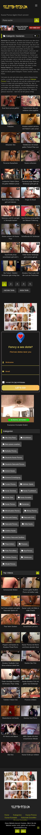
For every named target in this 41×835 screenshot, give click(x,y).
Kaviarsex (25, 504)
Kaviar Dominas (10, 491)
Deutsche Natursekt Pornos (14, 464)
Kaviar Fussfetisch (29, 491)
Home (6, 815)
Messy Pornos (32, 511)
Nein (23, 831)
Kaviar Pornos (10, 504)
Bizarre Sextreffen (20, 820)
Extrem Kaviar (10, 471)
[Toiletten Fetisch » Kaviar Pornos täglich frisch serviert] (17, 7)
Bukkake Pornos (10, 451)
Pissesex (24, 544)
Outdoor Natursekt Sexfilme (14, 537)
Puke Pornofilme (11, 550)
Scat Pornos (28, 550)
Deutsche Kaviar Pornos (13, 457)
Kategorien (17, 815)
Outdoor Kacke (10, 531)
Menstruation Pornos (12, 511)
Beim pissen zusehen (12, 444)
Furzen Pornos (10, 484)
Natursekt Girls (29, 517)
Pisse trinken (9, 544)
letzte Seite (24, 290)
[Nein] (38, 828)
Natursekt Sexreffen (28, 818)
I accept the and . (15, 382)
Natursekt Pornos (11, 524)
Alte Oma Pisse (10, 437)
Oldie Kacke (28, 524)
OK (17, 831)
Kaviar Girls (9, 497)
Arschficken (27, 437)
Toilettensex (28, 557)
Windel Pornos (10, 564)
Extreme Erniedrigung (12, 477)
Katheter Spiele (28, 484)
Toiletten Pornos (10, 557)
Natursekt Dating (11, 517)
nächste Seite (9, 290)
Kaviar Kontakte (25, 497)
